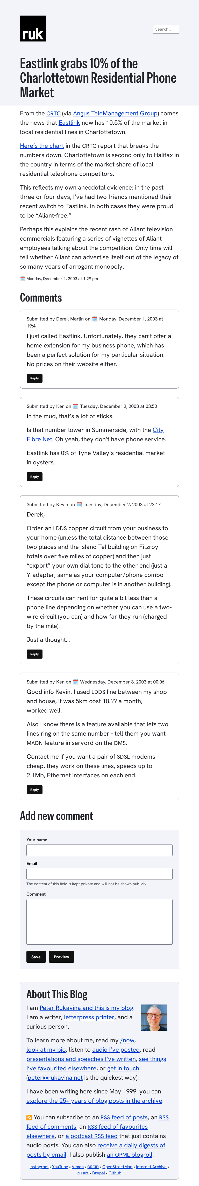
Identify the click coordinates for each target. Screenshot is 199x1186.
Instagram (39, 1166)
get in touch (123, 1068)
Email (31, 863)
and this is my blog (86, 1008)
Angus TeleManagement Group (115, 113)
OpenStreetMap (117, 1166)
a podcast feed (92, 1136)
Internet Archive (151, 1166)
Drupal (98, 1173)
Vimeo (78, 1166)
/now (127, 1040)
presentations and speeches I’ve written (81, 1059)
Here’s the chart (42, 146)
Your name (36, 839)
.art (83, 1173)
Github (115, 1173)
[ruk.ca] (99, 28)
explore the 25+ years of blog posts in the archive (94, 1101)
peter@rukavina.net (55, 1077)
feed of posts (124, 1117)
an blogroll (129, 1154)
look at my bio (46, 1049)
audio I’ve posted (116, 1049)
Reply (34, 378)
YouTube (60, 1166)
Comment (36, 894)
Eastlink (69, 122)
